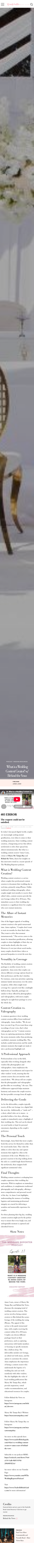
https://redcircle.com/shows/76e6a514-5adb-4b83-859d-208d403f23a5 (17, 1460)
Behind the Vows (7, 859)
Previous (19, 1530)
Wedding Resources (20, 761)
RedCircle (9, 828)
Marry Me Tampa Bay (16, 856)
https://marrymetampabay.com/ (16, 1415)
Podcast (9, 761)
